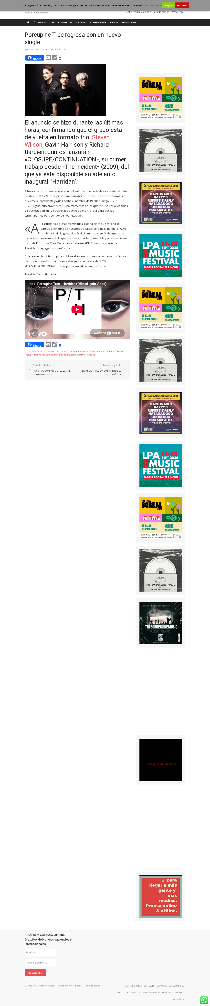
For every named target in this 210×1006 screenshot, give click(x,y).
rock (44, 354)
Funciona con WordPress (69, 985)
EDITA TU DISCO (176, 985)
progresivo (35, 354)
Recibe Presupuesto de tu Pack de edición (147, 11)
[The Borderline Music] (28, 22)
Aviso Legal (178, 11)
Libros (114, 22)
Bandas (73, 350)
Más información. (152, 5)
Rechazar (182, 5)
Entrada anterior (51, 370)
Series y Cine (129, 22)
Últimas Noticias (44, 22)
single (50, 354)
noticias (110, 350)
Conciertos (65, 22)
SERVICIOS (162, 985)
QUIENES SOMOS (133, 985)
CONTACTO (149, 985)
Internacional (97, 22)
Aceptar (169, 5)
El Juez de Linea (59, 49)
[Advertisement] (160, 51)
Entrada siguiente (101, 370)
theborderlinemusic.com (66, 354)
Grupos (80, 22)
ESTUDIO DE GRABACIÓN (128, 992)
